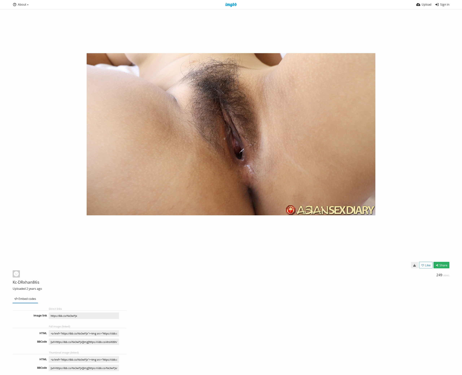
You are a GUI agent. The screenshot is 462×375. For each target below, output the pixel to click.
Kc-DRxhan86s (26, 282)
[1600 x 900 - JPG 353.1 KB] (414, 265)
